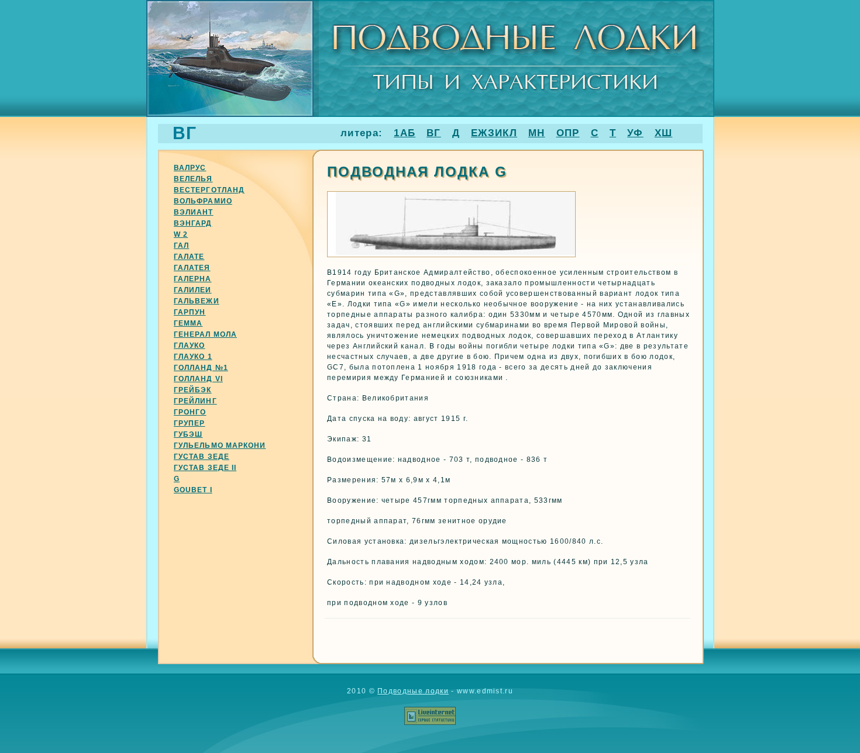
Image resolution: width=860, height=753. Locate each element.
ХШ (664, 133)
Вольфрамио (203, 201)
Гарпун (189, 312)
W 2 (181, 234)
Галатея (192, 268)
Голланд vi (198, 379)
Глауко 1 (193, 357)
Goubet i (193, 490)
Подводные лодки (413, 691)
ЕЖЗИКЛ (494, 133)
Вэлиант (194, 212)
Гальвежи (196, 301)
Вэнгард (193, 223)
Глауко (189, 345)
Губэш (188, 434)
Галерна (193, 279)
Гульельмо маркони (220, 445)
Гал (181, 245)
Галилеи (193, 290)
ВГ (433, 133)
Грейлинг (195, 401)
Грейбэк (193, 390)
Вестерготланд (209, 190)
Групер (189, 423)
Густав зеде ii (205, 468)
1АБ (404, 133)
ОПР (568, 133)
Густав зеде (201, 457)
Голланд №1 (201, 368)
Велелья (193, 179)
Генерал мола (205, 334)
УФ (635, 133)
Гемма (188, 323)
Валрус (190, 168)
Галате (189, 257)
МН (536, 133)
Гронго (190, 412)
